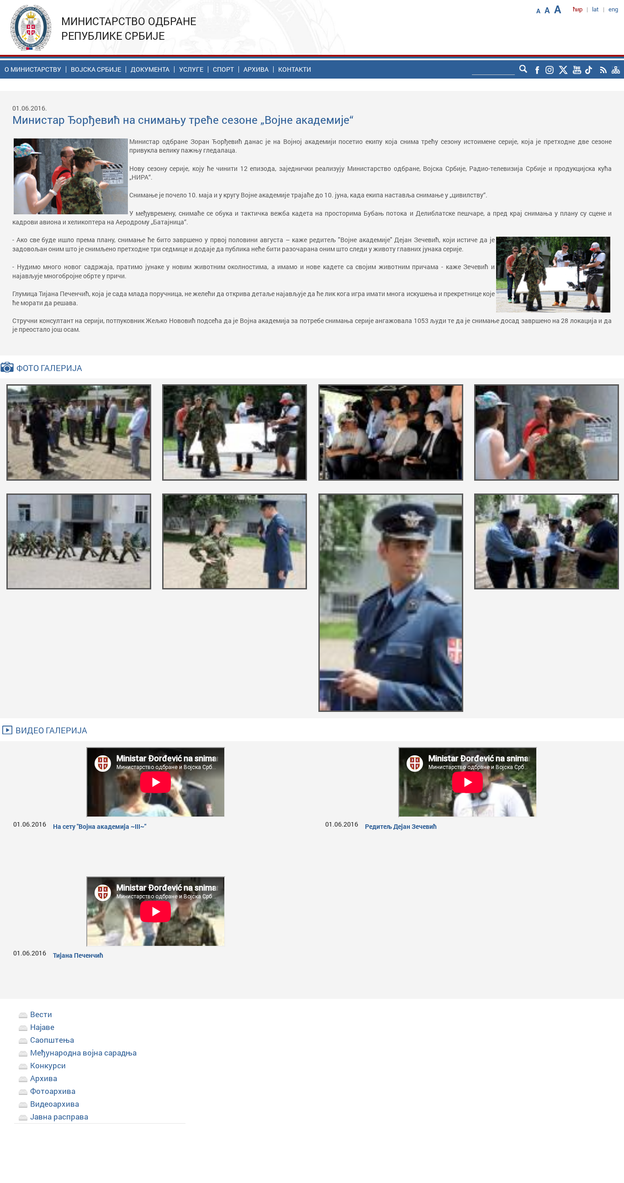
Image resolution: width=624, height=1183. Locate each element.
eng (613, 9)
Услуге (191, 69)
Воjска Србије (96, 69)
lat (595, 9)
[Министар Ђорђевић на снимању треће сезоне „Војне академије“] (78, 432)
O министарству (33, 69)
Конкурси (48, 1065)
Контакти (294, 69)
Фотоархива (52, 1091)
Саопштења (52, 1039)
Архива (256, 69)
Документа (150, 69)
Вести (41, 1014)
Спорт (223, 69)
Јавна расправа (59, 1116)
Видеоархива (54, 1103)
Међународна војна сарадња (83, 1052)
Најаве (42, 1027)
